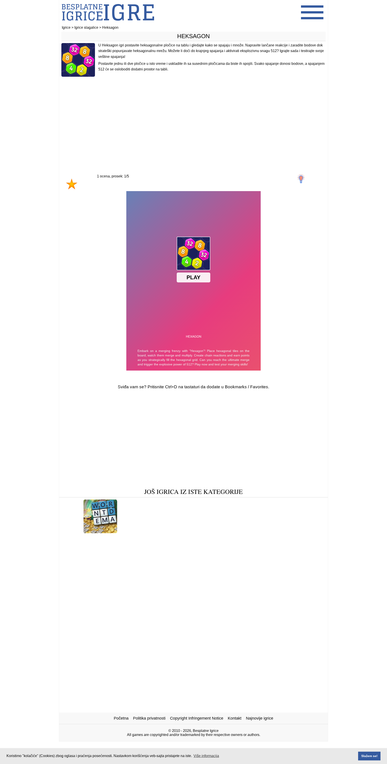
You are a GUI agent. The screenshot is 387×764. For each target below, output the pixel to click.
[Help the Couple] (179, 538)
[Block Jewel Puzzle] (302, 538)
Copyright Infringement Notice (196, 718)
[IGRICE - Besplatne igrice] (108, 23)
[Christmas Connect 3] (205, 559)
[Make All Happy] (262, 538)
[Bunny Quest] (263, 552)
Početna (121, 718)
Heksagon (193, 36)
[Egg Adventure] (215, 545)
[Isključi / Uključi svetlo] (301, 178)
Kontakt (234, 718)
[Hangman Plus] (285, 531)
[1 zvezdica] (71, 184)
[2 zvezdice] (87, 188)
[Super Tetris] (155, 545)
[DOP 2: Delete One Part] (298, 545)
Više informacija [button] (206, 756)
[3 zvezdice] (108, 188)
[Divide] (238, 552)
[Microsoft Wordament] (100, 531)
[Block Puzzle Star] (223, 531)
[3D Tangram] (126, 545)
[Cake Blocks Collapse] (220, 538)
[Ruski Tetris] (184, 545)
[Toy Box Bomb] (211, 552)
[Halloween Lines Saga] (137, 538)
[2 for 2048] (255, 531)
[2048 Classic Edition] (141, 531)
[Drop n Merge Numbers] (169, 552)
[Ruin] (74, 552)
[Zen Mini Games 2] (183, 531)
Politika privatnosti (149, 718)
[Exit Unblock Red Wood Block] (113, 552)
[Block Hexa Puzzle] (253, 545)
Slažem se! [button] (369, 756)
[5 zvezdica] (149, 188)
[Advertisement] (193, 116)
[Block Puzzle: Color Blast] (87, 538)
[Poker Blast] (170, 559)
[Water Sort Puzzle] (298, 552)
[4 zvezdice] (128, 188)
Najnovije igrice (259, 718)
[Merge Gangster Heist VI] (86, 545)
